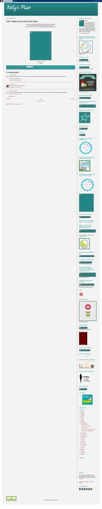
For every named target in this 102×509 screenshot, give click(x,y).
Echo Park (17, 68)
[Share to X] (29, 66)
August (82, 437)
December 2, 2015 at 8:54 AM (15, 87)
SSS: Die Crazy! (84, 427)
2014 (81, 447)
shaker (21, 68)
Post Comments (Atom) (16, 104)
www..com (83, 332)
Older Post (72, 98)
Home (41, 98)
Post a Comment (11, 96)
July (82, 439)
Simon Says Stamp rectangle (46, 26)
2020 (81, 413)
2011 (81, 452)
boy (14, 68)
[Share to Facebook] (31, 66)
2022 (81, 410)
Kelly (87, 20)
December (83, 423)
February (83, 444)
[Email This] (27, 66)
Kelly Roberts (12, 90)
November (83, 432)
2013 (81, 449)
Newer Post (9, 98)
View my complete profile (84, 33)
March (82, 442)
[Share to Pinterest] (32, 66)
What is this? (83, 344)
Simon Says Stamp (25, 68)
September (83, 436)
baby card (11, 68)
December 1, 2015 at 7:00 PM (15, 80)
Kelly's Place (18, 8)
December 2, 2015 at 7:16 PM (15, 94)
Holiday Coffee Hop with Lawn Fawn (88, 429)
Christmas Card (84, 424)
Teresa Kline (11, 74)
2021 (81, 411)
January (83, 445)
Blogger (56, 500)
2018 (81, 416)
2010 (81, 454)
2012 (81, 451)
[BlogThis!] (28, 66)
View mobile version (41, 101)
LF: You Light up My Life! (86, 426)
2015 (81, 421)
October (83, 434)
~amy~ (10, 84)
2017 (81, 418)
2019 (81, 415)
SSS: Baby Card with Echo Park (87, 430)
